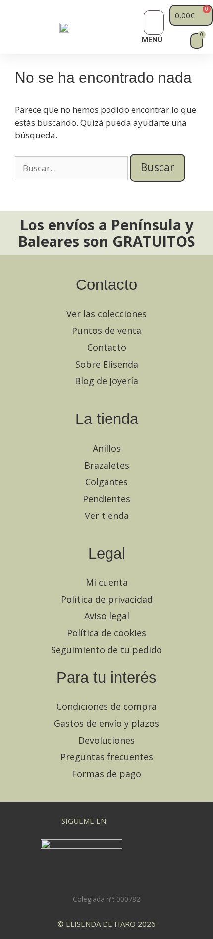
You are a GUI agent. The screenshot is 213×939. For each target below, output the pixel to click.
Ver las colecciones (106, 314)
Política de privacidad (107, 599)
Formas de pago (106, 774)
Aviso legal (106, 616)
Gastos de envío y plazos (106, 723)
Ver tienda (107, 515)
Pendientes (106, 499)
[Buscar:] (72, 168)
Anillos (107, 448)
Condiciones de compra (106, 706)
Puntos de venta (106, 330)
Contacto (106, 347)
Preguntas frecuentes (106, 757)
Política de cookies (106, 633)
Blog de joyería (106, 381)
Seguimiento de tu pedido (106, 650)
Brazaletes (106, 465)
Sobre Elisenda (106, 364)
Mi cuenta (107, 582)
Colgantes (106, 482)
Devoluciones (106, 740)
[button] (154, 22)
